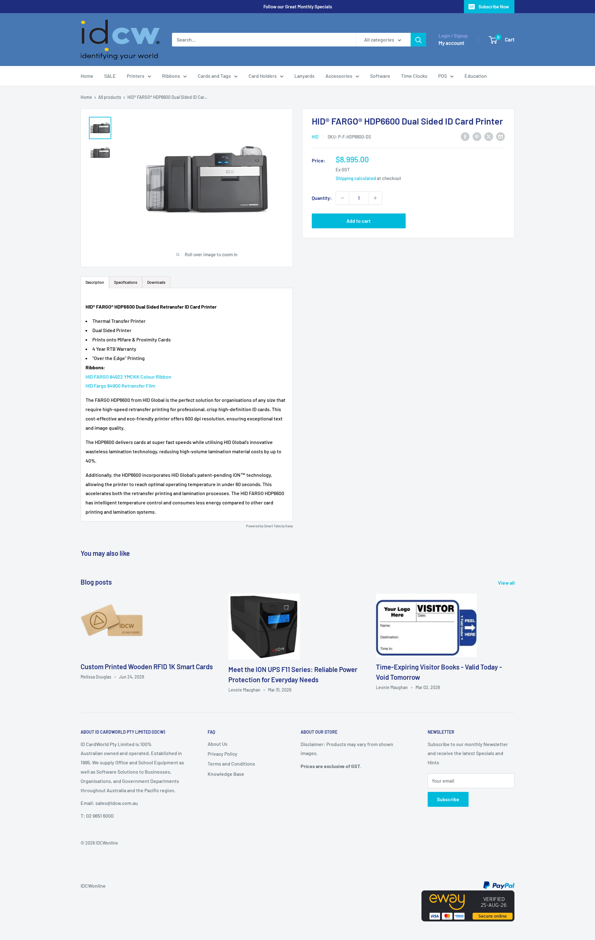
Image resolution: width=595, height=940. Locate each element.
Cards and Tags (214, 76)
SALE (110, 76)
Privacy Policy (222, 754)
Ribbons (171, 76)
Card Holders (263, 76)
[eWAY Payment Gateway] (467, 895)
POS (442, 76)
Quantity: (322, 198)
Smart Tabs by (274, 526)
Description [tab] (95, 282)
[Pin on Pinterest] (477, 136)
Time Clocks (414, 76)
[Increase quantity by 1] (375, 197)
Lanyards (304, 76)
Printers (135, 76)
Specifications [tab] (125, 282)
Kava (289, 526)
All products (109, 97)
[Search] (418, 39)
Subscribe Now (493, 6)
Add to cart (358, 221)
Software (380, 76)
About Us (217, 744)
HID (315, 136)
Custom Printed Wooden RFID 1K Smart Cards (147, 666)
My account (451, 43)
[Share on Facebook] (465, 136)
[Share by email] (500, 136)
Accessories (338, 76)
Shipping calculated (356, 178)
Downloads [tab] (156, 282)
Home (87, 76)
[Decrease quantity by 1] (342, 197)
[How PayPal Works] (498, 886)
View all (507, 583)
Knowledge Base (226, 774)
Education (476, 76)
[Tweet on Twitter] (488, 136)
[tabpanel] (187, 404)
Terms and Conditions (231, 763)
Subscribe (448, 799)
